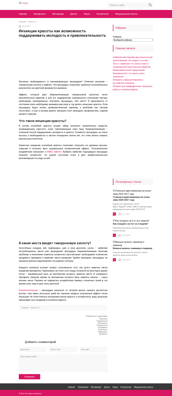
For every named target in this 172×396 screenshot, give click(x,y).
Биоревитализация (28, 290)
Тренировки (39, 14)
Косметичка (102, 14)
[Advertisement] (63, 58)
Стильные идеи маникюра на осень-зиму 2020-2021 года (131, 198)
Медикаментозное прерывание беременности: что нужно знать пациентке (129, 73)
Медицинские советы (126, 14)
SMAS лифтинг (54, 151)
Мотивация (58, 14)
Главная (23, 14)
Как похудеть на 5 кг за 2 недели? (130, 224)
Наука (87, 14)
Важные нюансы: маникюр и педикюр (132, 248)
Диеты (73, 14)
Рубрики (117, 36)
